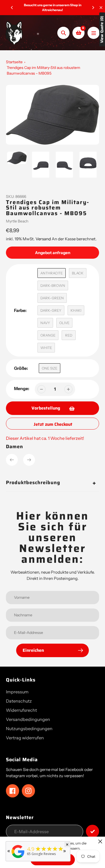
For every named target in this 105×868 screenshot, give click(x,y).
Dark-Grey (50, 310)
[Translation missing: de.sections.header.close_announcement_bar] (101, 7)
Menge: (21, 388)
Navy (45, 323)
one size (49, 368)
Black (77, 273)
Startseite (14, 61)
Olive (64, 323)
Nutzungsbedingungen (29, 728)
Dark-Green (52, 298)
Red (68, 335)
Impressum (17, 691)
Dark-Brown (52, 285)
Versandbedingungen (28, 719)
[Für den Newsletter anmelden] (92, 831)
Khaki (76, 310)
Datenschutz (19, 701)
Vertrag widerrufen (25, 737)
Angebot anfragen (52, 252)
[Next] (93, 7)
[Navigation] (94, 33)
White (46, 347)
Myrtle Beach (17, 221)
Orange (47, 335)
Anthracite (51, 273)
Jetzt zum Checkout (53, 424)
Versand (44, 238)
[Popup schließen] (100, 841)
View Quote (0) (102, 29)
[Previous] (12, 7)
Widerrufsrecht (21, 710)
